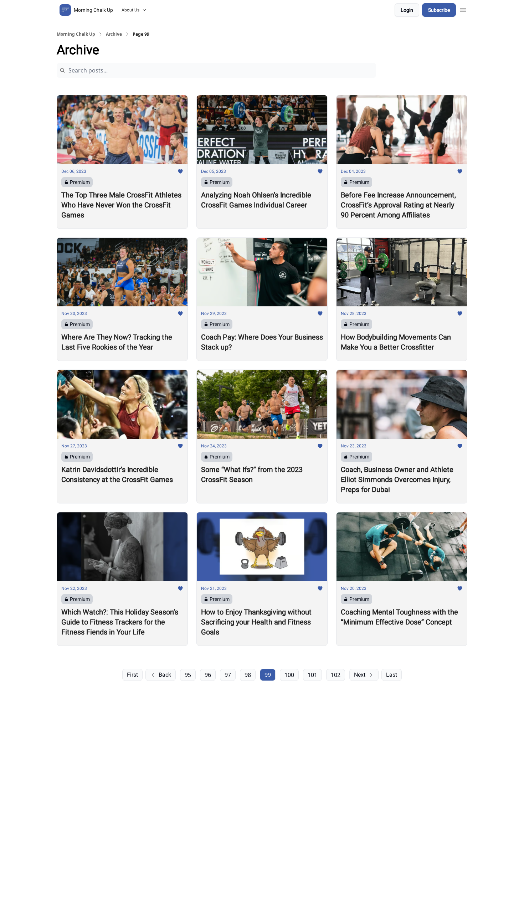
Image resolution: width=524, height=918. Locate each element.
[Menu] (463, 9)
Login (407, 10)
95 (188, 675)
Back (165, 674)
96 (208, 675)
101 (312, 675)
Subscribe (439, 10)
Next (359, 674)
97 (228, 675)
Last (391, 674)
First (132, 674)
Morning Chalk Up (76, 34)
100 (289, 675)
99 (267, 675)
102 (335, 675)
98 (248, 675)
